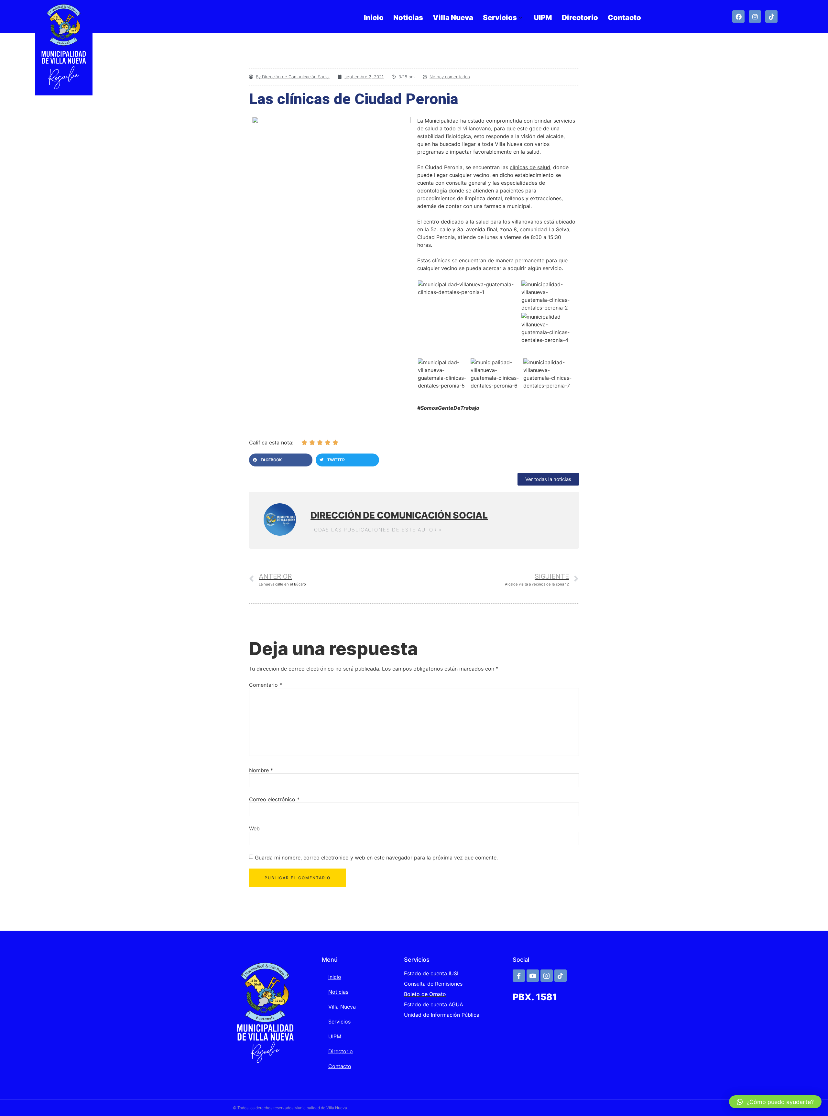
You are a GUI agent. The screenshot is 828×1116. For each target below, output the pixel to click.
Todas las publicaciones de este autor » (376, 529)
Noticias (408, 17)
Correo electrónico (274, 799)
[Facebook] (738, 16)
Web (254, 828)
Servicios (500, 17)
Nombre (261, 770)
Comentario (265, 684)
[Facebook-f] (519, 975)
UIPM (543, 17)
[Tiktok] (771, 16)
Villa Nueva (453, 17)
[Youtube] (533, 975)
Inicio (374, 17)
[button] (280, 460)
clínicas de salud (530, 167)
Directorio (580, 17)
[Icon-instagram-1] (546, 975)
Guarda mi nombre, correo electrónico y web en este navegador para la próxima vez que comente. (376, 857)
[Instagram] (755, 16)
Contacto (624, 17)
